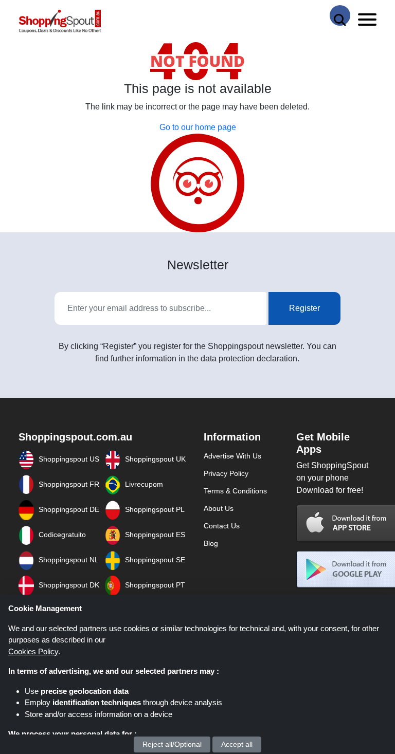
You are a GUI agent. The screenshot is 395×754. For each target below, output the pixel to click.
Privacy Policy (226, 473)
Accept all (237, 744)
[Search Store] (340, 15)
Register (304, 308)
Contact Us (222, 526)
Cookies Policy (33, 651)
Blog (211, 543)
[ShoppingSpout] (60, 21)
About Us (219, 508)
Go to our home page (197, 127)
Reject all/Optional (172, 744)
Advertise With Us (232, 456)
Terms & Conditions (235, 491)
